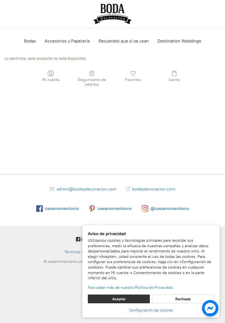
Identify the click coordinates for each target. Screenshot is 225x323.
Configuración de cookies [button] (151, 310)
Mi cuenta (50, 79)
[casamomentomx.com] (112, 14)
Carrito (174, 79)
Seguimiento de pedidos (92, 82)
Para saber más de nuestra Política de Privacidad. (130, 287)
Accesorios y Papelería (67, 41)
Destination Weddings (179, 41)
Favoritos (133, 79)
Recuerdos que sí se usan (124, 41)
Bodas (30, 41)
